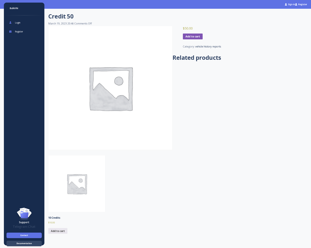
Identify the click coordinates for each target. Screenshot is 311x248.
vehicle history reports (208, 46)
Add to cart (192, 36)
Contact (24, 235)
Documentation (24, 243)
